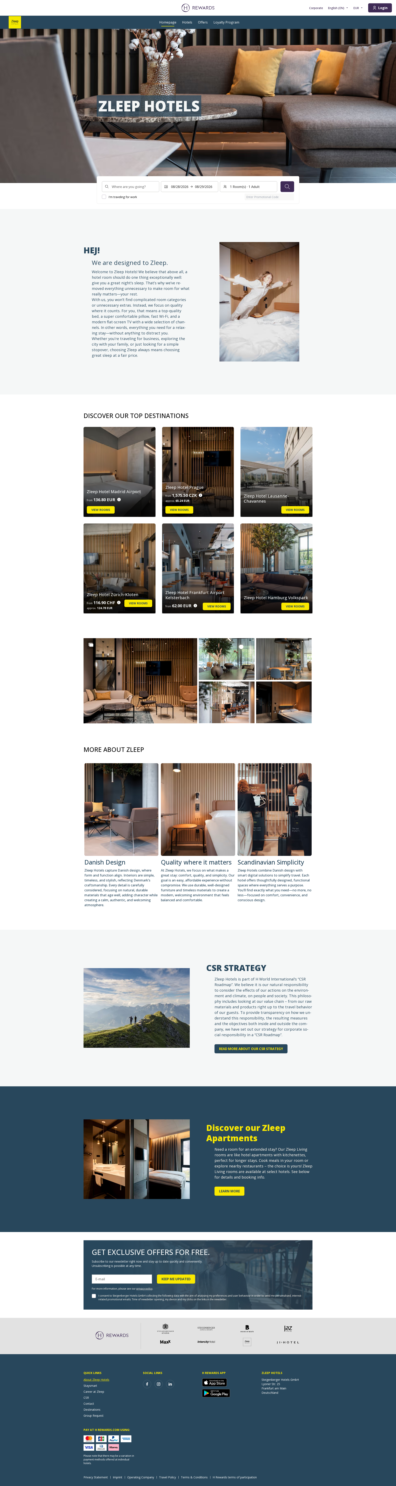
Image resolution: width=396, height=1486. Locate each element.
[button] (140, 680)
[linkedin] (170, 1384)
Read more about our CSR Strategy (251, 1049)
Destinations (92, 1410)
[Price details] (119, 499)
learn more (229, 1191)
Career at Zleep (94, 1392)
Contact (89, 1404)
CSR (86, 1398)
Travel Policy (167, 1477)
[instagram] (158, 1384)
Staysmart (90, 1386)
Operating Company (140, 1477)
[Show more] (91, 645)
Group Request (94, 1415)
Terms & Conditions (194, 1477)
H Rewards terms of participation (235, 1477)
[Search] (287, 186)
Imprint (117, 1477)
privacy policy (144, 1288)
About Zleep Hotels (96, 1380)
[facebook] (147, 1384)
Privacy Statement (96, 1477)
